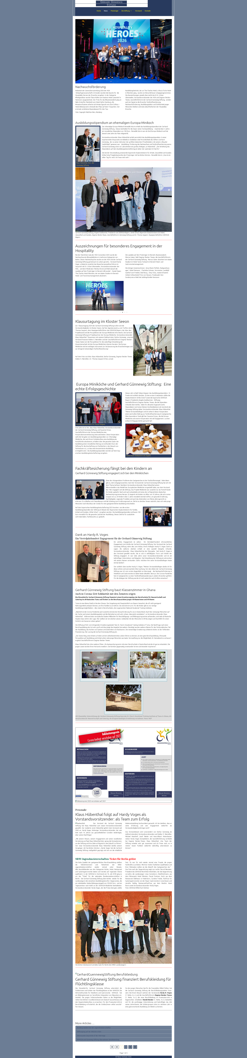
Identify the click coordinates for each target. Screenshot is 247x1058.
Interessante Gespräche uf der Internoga (91, 1035)
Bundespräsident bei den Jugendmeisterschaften (94, 1028)
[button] (89, 309)
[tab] (120, 312)
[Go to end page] (135, 1047)
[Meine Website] (123, 3)
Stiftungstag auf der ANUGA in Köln (89, 1032)
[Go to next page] (130, 1047)
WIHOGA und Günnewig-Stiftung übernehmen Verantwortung (98, 1039)
